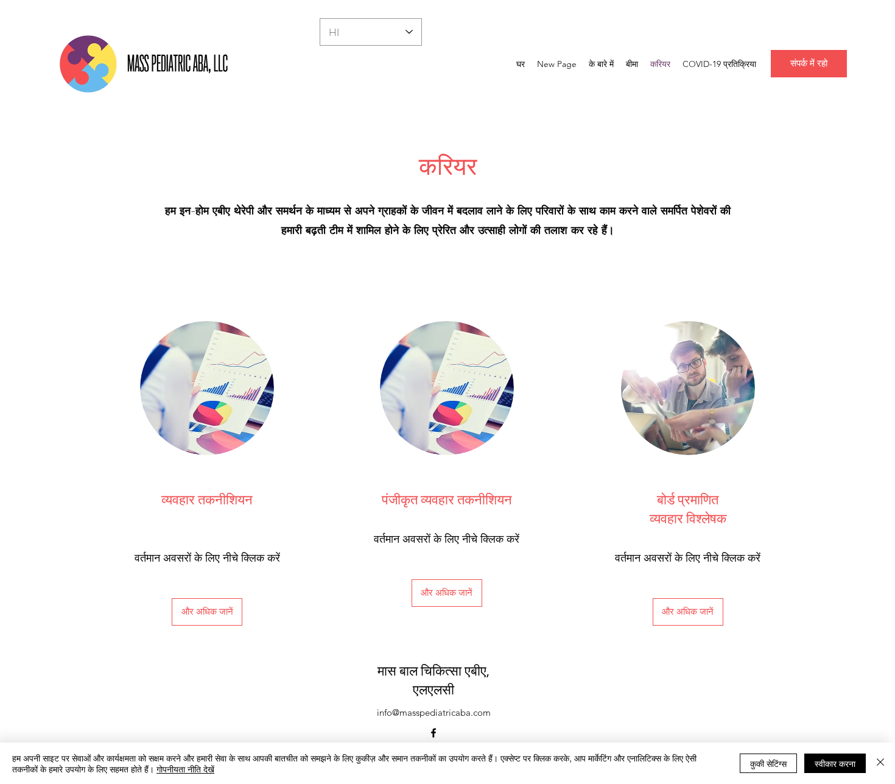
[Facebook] (433, 733)
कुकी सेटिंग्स (768, 763)
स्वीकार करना (835, 763)
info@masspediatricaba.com (434, 712)
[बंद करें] (880, 763)
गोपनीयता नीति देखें (185, 769)
